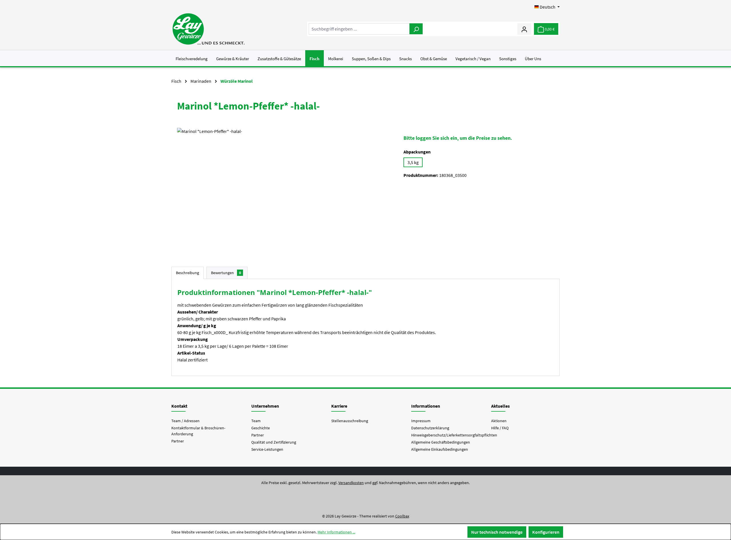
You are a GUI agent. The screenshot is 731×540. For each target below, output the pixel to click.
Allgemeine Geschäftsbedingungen (440, 442)
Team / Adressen (185, 420)
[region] (284, 189)
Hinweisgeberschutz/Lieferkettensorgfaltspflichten (454, 435)
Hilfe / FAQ (500, 427)
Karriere (339, 406)
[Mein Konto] (524, 29)
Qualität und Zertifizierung (273, 442)
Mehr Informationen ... (336, 532)
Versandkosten (351, 482)
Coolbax (402, 516)
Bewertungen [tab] (226, 272)
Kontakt (179, 406)
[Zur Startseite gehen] (208, 29)
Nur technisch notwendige (497, 532)
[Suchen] (416, 29)
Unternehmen (265, 406)
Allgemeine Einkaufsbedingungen (439, 449)
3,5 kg (413, 162)
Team (256, 420)
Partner (177, 441)
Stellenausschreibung (349, 420)
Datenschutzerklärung (430, 427)
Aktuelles (500, 406)
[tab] (187, 273)
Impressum (421, 420)
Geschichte (260, 427)
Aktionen (499, 420)
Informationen (425, 406)
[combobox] (359, 29)
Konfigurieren (545, 532)
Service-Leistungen (267, 449)
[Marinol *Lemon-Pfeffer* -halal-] (284, 189)
